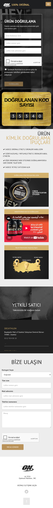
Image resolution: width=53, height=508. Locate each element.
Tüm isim (5, 380)
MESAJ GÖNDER (12, 447)
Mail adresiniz (7, 391)
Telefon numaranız (9, 402)
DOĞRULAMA (14, 84)
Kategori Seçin (8, 370)
